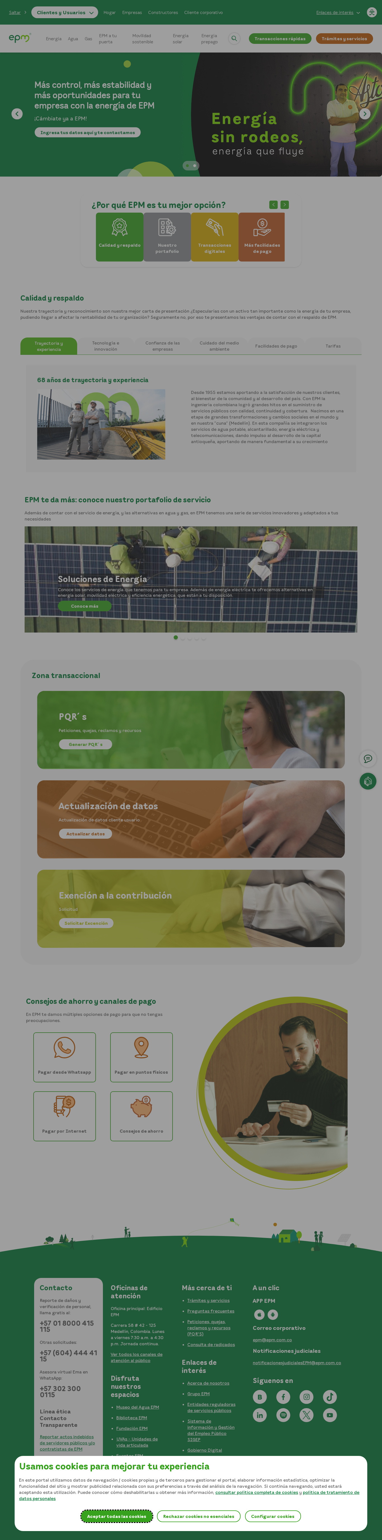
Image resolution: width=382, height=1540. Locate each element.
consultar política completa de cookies (256, 1492)
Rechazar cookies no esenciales (198, 1516)
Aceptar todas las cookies (116, 1516)
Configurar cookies (272, 1516)
